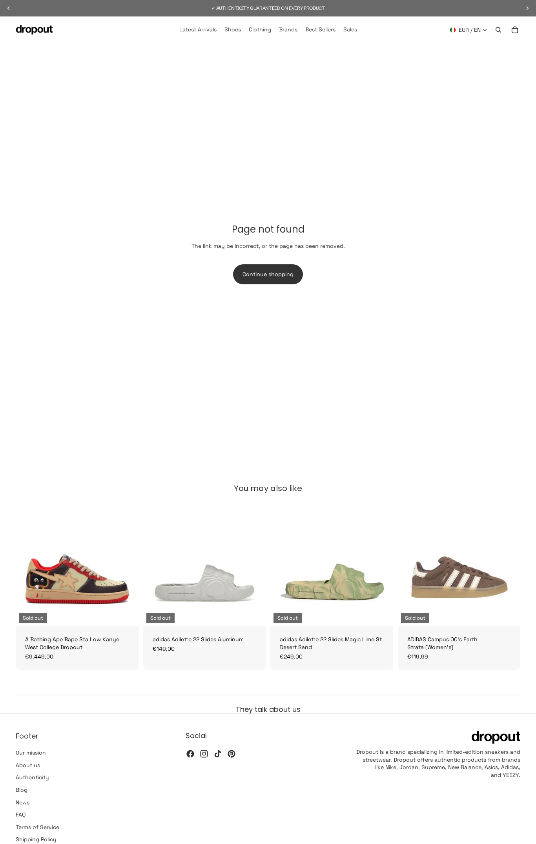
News (22, 802)
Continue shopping (268, 274)
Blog (21, 789)
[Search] (498, 29)
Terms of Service (37, 827)
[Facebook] (190, 754)
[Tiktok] (217, 754)
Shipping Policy (36, 839)
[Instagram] (204, 754)
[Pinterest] (231, 754)
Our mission (31, 752)
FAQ (21, 814)
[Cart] (514, 29)
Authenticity (32, 777)
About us (28, 765)
